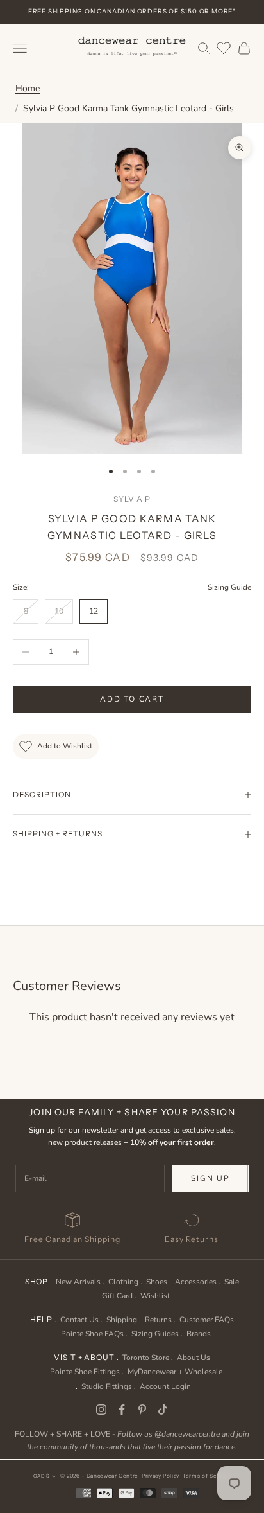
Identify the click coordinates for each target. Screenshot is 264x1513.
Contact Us (79, 1319)
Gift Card (117, 1296)
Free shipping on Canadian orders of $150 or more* (132, 11)
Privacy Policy (160, 1476)
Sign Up (210, 1178)
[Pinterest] (142, 1409)
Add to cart (132, 699)
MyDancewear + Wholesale (175, 1372)
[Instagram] (101, 1409)
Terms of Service (207, 1476)
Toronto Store (145, 1357)
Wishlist (155, 1296)
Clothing (123, 1282)
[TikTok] (162, 1409)
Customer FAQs (206, 1319)
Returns (158, 1319)
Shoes (156, 1282)
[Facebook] (121, 1409)
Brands (198, 1334)
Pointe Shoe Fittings (85, 1372)
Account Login (165, 1386)
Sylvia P (132, 499)
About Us (193, 1357)
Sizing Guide (229, 587)
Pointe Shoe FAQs (92, 1334)
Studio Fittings (106, 1386)
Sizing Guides (155, 1334)
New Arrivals (78, 1282)
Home (27, 88)
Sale (231, 1282)
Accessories (196, 1282)
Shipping (121, 1319)
